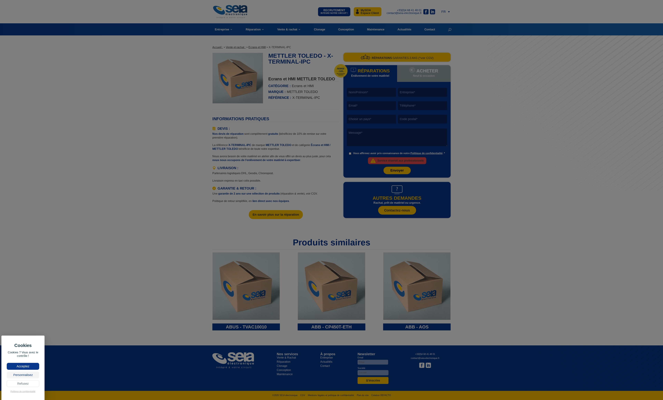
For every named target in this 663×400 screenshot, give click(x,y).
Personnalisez (23, 375)
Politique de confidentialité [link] (23, 391)
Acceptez (23, 366)
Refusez (23, 383)
